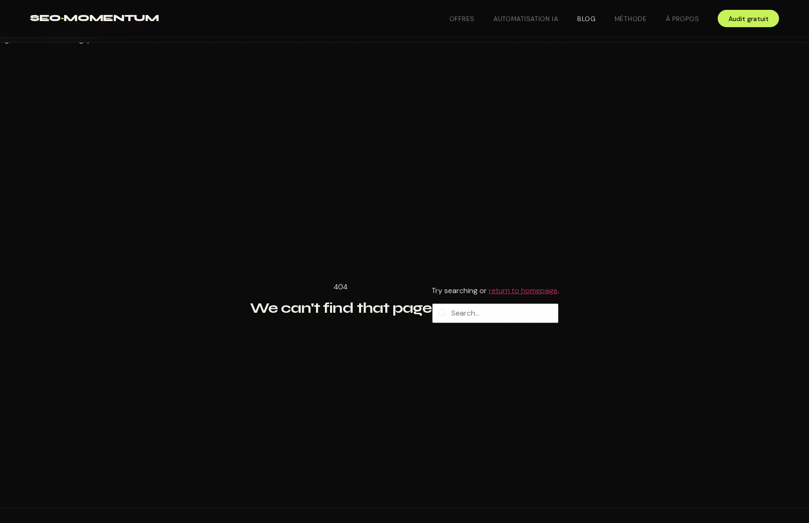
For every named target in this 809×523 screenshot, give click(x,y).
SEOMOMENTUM (94, 18)
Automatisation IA (526, 19)
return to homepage (523, 290)
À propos (682, 19)
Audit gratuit (748, 19)
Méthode (631, 19)
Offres (462, 19)
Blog (586, 19)
